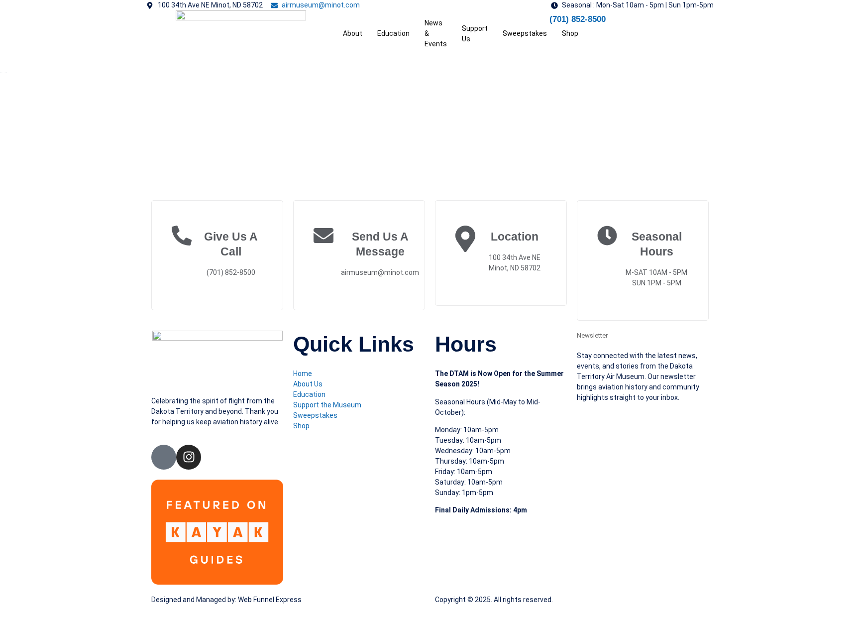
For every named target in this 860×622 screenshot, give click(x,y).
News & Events (436, 33)
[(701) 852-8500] (537, 22)
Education (393, 33)
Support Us (475, 33)
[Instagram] (188, 457)
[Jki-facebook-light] (163, 457)
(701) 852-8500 (577, 19)
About (352, 33)
